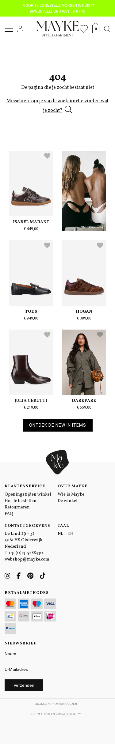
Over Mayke (73, 486)
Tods (31, 312)
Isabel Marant (31, 222)
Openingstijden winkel (28, 494)
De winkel (68, 501)
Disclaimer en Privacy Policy (56, 714)
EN (70, 534)
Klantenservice (25, 486)
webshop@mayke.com (27, 559)
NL (60, 534)
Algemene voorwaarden (56, 704)
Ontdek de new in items (57, 425)
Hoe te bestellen (20, 501)
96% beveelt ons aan (57, 11)
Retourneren (17, 507)
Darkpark (84, 401)
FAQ (9, 514)
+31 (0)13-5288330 (25, 553)
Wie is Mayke (71, 494)
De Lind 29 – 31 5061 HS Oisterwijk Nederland (23, 540)
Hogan (84, 312)
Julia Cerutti (31, 401)
